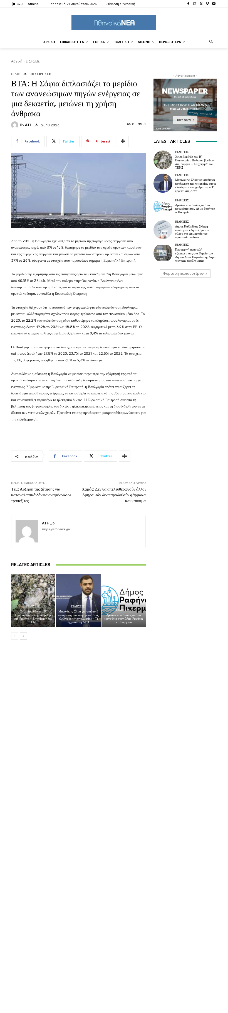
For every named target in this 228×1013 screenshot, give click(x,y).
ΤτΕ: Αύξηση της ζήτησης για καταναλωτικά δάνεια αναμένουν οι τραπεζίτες (41, 495)
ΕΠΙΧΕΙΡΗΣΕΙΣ (40, 74)
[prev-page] (14, 636)
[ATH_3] (15, 125)
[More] (123, 141)
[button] (211, 42)
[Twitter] (201, 4)
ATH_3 (31, 125)
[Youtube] (213, 4)
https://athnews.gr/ (56, 529)
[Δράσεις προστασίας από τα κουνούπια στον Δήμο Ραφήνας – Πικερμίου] (123, 600)
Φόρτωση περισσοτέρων (183, 273)
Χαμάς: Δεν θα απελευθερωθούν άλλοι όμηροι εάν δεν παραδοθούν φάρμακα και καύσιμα (114, 495)
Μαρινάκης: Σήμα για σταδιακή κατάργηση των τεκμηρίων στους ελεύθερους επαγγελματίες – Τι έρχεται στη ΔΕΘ (78, 617)
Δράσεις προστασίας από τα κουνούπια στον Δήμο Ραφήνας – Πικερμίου (123, 618)
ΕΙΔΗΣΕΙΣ (33, 61)
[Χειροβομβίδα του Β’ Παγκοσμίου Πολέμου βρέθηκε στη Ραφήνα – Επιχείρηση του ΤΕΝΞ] (33, 600)
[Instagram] (195, 4)
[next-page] (23, 636)
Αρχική (16, 61)
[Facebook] (188, 4)
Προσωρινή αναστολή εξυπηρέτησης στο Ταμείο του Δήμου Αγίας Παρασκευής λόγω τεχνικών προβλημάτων (195, 255)
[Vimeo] (207, 4)
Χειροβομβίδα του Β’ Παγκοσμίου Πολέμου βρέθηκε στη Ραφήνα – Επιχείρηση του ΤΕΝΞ (33, 617)
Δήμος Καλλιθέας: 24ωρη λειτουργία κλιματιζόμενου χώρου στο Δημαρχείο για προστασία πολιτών (192, 232)
